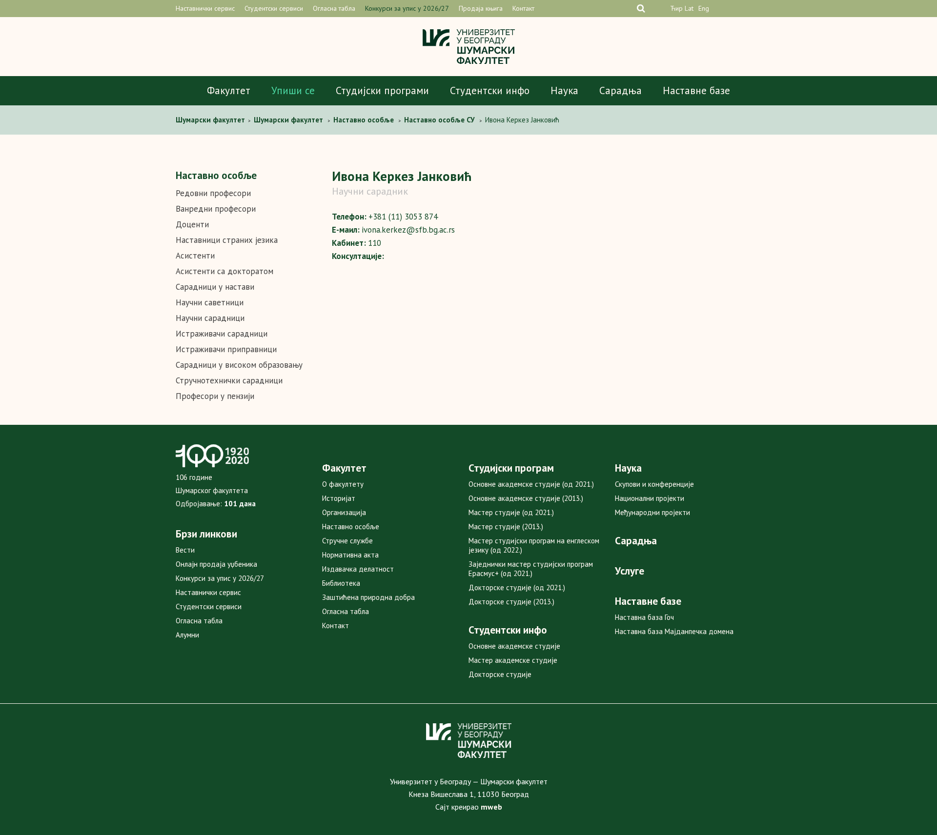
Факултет (228, 90)
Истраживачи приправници (226, 349)
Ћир (676, 8)
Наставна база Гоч (644, 617)
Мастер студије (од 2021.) (511, 512)
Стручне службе (347, 540)
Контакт (523, 8)
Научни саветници (210, 302)
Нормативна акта (350, 554)
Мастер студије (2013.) (505, 526)
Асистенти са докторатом (224, 271)
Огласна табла (334, 8)
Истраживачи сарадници (221, 333)
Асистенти (195, 255)
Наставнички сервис (205, 8)
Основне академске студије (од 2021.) (531, 484)
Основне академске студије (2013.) (525, 498)
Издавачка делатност (358, 569)
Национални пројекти (649, 498)
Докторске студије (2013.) (511, 601)
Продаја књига (481, 8)
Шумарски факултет (211, 119)
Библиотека (341, 583)
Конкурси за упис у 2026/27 (407, 8)
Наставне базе (696, 90)
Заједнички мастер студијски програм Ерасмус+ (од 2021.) (530, 568)
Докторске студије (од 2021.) (516, 587)
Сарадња (620, 90)
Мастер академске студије (512, 660)
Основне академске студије (514, 646)
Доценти (192, 224)
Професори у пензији (215, 396)
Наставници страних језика (227, 240)
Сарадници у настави (215, 286)
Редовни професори (213, 193)
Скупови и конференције (654, 484)
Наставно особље (350, 526)
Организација (344, 512)
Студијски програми (382, 90)
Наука (564, 90)
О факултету (343, 484)
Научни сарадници (210, 318)
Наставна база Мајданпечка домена (674, 631)
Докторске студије (499, 674)
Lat (689, 8)
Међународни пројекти (652, 512)
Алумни (187, 634)
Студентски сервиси (273, 8)
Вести (185, 550)
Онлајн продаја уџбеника (216, 564)
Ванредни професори (216, 208)
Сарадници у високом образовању (239, 364)
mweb (491, 807)
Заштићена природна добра (368, 597)
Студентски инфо (490, 90)
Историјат (338, 498)
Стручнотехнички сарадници (229, 380)
